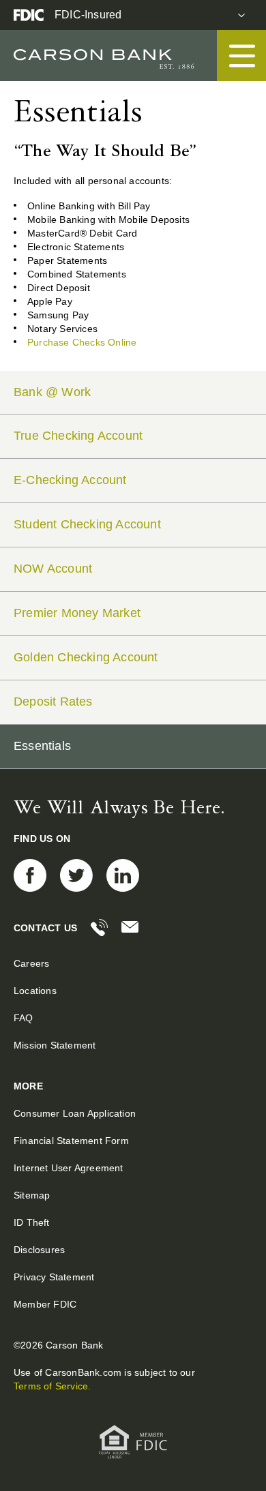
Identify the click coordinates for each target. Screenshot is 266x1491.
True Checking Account (78, 435)
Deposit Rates (53, 701)
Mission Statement (54, 1045)
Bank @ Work (52, 392)
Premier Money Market (77, 613)
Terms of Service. (52, 1386)
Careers (31, 963)
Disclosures (39, 1249)
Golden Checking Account (86, 657)
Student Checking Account (87, 524)
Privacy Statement (54, 1276)
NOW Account (53, 568)
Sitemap (32, 1195)
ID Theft (32, 1222)
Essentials (42, 746)
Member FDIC (45, 1304)
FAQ (23, 1017)
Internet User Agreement (68, 1167)
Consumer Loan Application (75, 1113)
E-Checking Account (70, 480)
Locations (35, 990)
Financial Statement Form (71, 1140)
